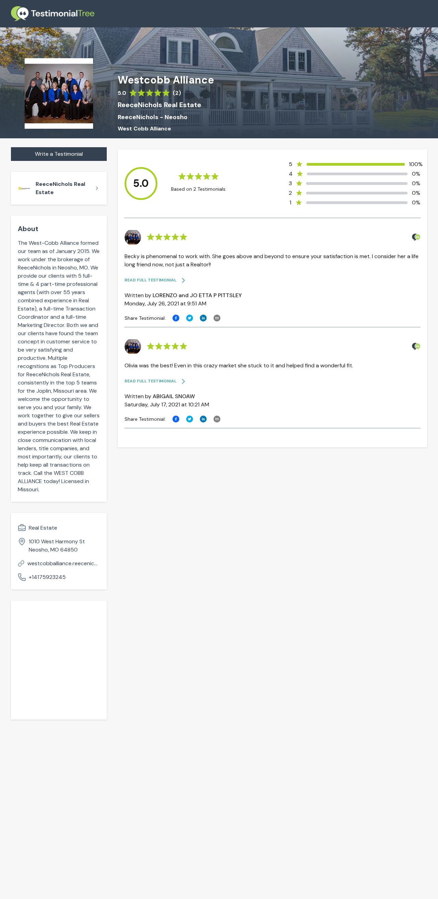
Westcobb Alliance (166, 80)
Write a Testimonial (59, 153)
